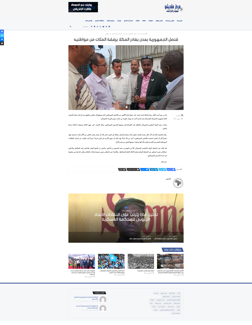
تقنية (151, 303)
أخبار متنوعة (164, 293)
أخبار (139, 33)
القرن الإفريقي (160, 300)
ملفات (144, 20)
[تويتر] (2, 35)
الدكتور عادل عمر (93, 310)
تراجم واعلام (110, 20)
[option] (126, 218)
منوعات (155, 310)
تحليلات (150, 20)
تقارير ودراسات (169, 20)
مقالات (137, 20)
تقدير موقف (159, 20)
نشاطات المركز (99, 20)
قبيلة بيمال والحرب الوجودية (145, 270)
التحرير (178, 115)
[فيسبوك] (2, 31)
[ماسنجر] (2, 39)
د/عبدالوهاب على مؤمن (91, 301)
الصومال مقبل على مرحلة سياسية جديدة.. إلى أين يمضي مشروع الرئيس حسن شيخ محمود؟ (82, 272)
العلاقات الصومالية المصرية (173, 300)
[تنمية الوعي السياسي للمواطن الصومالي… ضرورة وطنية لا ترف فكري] (111, 261)
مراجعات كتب (161, 306)
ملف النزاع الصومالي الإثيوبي (167, 310)
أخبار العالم (172, 293)
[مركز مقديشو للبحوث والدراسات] (174, 9)
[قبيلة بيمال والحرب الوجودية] (140, 261)
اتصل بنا (156, 293)
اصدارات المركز (128, 20)
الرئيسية (179, 20)
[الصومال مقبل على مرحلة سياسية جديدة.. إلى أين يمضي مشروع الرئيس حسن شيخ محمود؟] (81, 261)
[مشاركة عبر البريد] (2, 43)
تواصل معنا (88, 20)
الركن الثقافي (166, 296)
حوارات (119, 20)
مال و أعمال (171, 306)
